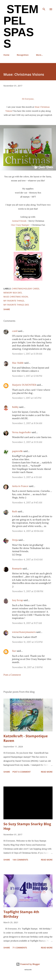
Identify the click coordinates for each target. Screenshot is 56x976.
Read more (47, 771)
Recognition (23, 55)
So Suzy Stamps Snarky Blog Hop (27, 826)
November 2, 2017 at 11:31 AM (27, 442)
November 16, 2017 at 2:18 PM (27, 667)
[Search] (44, 5)
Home (6, 55)
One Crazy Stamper (20, 225)
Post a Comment (12, 674)
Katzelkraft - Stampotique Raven (25, 738)
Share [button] (6, 309)
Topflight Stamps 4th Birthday (21, 914)
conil (14, 331)
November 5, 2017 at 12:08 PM (27, 591)
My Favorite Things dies (16, 304)
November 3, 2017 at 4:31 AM (27, 477)
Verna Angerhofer (21, 432)
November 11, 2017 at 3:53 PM (27, 641)
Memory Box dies (12, 292)
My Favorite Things (13, 300)
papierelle (17, 451)
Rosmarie (17, 568)
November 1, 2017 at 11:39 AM (27, 353)
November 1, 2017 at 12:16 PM (27, 375)
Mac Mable (18, 362)
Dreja (15, 539)
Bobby (15, 406)
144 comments (20, 859)
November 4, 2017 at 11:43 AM (27, 559)
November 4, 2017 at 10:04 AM (27, 531)
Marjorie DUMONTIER (24, 384)
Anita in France (20, 486)
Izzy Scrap (17, 600)
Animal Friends (19, 221)
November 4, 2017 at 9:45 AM (27, 502)
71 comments (19, 947)
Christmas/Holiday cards (25, 288)
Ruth (14, 511)
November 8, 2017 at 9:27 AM (27, 623)
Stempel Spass (20, 26)
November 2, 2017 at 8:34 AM (27, 423)
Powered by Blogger (30, 964)
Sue (14, 650)
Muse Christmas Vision (15, 296)
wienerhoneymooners (24, 632)
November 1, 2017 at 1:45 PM (26, 397)
